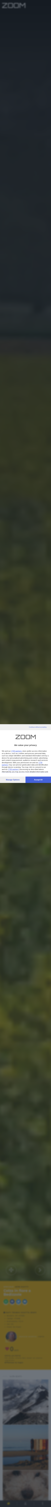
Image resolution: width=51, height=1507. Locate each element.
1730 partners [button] (16, 751)
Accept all (38, 780)
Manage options (13, 780)
